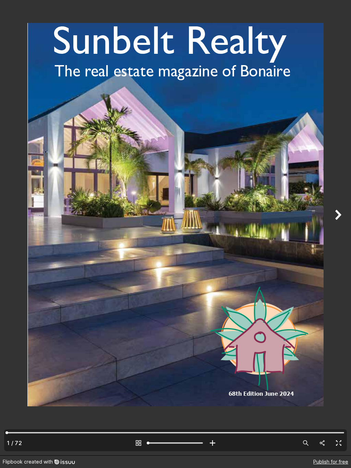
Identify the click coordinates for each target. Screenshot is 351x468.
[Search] (306, 443)
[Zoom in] (212, 443)
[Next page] (337, 227)
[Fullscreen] (339, 443)
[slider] (175, 443)
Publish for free (330, 462)
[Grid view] (138, 443)
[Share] (322, 443)
